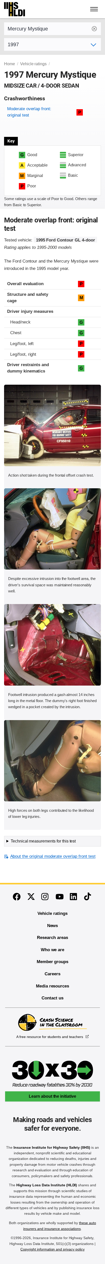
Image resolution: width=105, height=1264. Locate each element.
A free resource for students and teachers (49, 1037)
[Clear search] (94, 28)
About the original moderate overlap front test (52, 856)
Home (9, 64)
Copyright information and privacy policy (52, 1249)
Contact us (52, 998)
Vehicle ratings (33, 64)
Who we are (52, 949)
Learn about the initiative (52, 1096)
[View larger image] (52, 425)
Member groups (52, 961)
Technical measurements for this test (43, 841)
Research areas (52, 937)
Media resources (52, 986)
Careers (52, 973)
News (52, 925)
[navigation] (94, 9)
